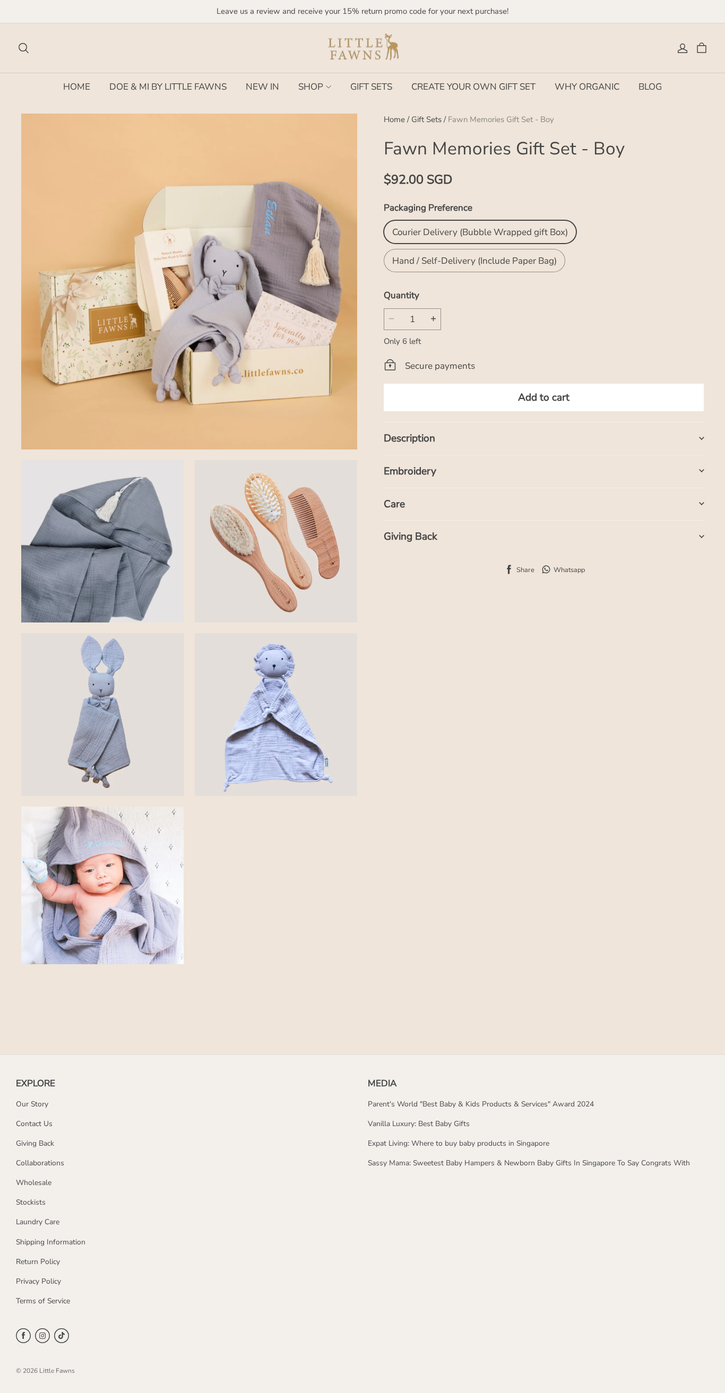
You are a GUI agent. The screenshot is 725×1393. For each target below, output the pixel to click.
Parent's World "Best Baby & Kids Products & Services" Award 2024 (481, 1104)
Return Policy (38, 1262)
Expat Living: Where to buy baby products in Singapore (458, 1143)
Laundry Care (37, 1222)
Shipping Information (50, 1242)
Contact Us (34, 1124)
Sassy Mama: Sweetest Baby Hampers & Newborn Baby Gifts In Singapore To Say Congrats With (529, 1163)
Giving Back (35, 1143)
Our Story (32, 1104)
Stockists (31, 1202)
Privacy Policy (38, 1281)
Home (394, 119)
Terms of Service (43, 1301)
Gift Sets (426, 119)
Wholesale (33, 1183)
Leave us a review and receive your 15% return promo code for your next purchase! (362, 11)
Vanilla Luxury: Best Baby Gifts (419, 1124)
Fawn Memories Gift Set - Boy (501, 119)
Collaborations (40, 1163)
